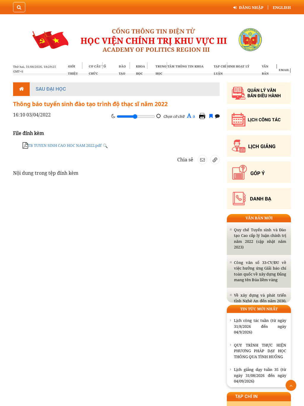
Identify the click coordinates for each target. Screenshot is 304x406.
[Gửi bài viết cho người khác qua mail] (202, 159)
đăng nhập (251, 7)
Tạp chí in (246, 396)
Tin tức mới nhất (259, 308)
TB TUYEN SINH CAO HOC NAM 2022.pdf (65, 145)
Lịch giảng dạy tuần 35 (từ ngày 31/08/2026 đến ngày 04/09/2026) (260, 375)
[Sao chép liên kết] (215, 159)
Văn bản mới (259, 218)
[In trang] (203, 116)
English (282, 7)
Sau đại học (51, 89)
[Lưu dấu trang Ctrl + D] (211, 116)
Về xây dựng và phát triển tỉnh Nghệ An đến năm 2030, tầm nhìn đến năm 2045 (260, 300)
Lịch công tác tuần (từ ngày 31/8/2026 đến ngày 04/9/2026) (260, 326)
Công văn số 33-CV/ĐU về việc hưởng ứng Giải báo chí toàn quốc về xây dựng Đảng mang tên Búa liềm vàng (260, 271)
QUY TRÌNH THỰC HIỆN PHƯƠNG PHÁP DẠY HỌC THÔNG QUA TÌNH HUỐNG (260, 350)
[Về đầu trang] (291, 385)
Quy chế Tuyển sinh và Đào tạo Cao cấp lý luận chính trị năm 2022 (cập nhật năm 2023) (260, 238)
